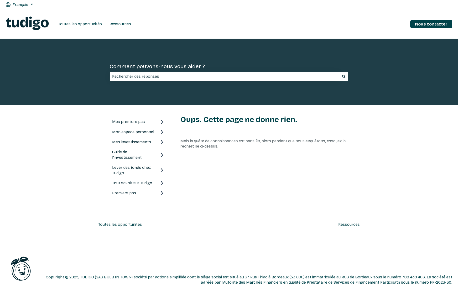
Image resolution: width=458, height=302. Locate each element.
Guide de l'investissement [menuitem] (127, 154)
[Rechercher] (343, 76)
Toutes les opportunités (80, 24)
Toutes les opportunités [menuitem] (120, 224)
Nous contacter (431, 24)
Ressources (120, 24)
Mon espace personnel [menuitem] (133, 132)
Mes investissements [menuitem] (131, 142)
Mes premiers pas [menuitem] (128, 121)
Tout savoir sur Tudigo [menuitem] (132, 183)
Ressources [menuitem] (349, 224)
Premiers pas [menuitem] (124, 193)
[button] (162, 122)
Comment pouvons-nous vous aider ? (157, 66)
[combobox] (224, 76)
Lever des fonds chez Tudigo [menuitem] (131, 170)
